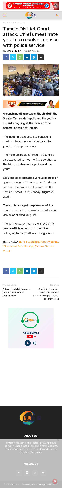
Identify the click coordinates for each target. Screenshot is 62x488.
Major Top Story (18, 22)
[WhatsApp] (20, 57)
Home (5, 22)
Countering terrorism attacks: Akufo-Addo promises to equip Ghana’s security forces (46, 294)
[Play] (27, 343)
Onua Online (14, 51)
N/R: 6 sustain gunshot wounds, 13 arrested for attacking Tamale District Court (31, 246)
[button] (5, 15)
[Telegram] (34, 57)
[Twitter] (13, 57)
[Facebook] (6, 57)
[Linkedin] (27, 57)
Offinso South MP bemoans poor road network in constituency (16, 292)
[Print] (41, 57)
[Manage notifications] (55, 481)
